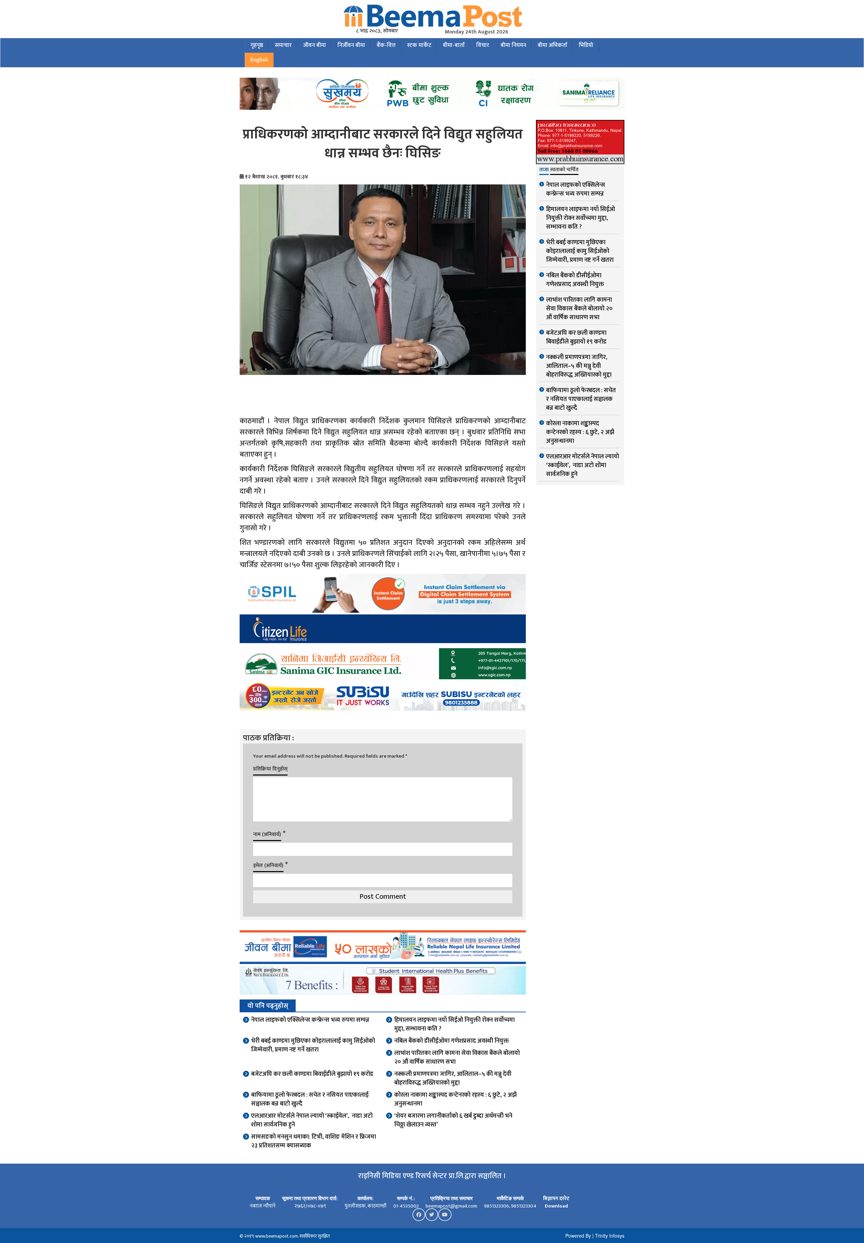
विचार (482, 45)
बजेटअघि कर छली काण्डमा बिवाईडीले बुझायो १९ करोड (312, 1074)
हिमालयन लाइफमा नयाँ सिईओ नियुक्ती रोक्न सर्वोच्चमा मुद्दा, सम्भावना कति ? (454, 1024)
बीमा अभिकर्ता (552, 45)
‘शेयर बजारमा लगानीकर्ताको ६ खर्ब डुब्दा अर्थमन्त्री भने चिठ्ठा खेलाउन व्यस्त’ (453, 1120)
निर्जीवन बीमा (351, 45)
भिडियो (586, 45)
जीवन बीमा (314, 45)
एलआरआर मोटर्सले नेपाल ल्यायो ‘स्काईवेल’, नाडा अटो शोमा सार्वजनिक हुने (312, 1120)
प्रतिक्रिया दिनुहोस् (270, 768)
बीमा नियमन (513, 45)
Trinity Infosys (609, 1235)
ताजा (544, 170)
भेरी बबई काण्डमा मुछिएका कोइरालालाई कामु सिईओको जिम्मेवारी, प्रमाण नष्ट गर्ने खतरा (313, 1045)
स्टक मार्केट (419, 45)
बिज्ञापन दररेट (556, 1198)
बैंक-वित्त (386, 45)
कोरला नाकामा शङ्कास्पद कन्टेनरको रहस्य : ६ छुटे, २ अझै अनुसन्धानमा (455, 1099)
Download (556, 1206)
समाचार (283, 45)
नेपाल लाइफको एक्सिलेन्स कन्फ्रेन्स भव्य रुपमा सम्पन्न (310, 1020)
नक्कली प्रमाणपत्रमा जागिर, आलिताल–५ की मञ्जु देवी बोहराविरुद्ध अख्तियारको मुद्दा (452, 1078)
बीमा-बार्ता (454, 45)
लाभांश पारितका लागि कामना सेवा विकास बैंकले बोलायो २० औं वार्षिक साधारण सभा (457, 1057)
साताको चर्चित (564, 170)
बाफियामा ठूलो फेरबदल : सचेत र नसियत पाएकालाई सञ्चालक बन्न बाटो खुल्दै (310, 1099)
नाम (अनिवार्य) (267, 834)
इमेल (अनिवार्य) (268, 865)
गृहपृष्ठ (256, 45)
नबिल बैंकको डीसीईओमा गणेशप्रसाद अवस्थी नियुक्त (451, 1041)
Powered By (578, 1235)
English (259, 60)
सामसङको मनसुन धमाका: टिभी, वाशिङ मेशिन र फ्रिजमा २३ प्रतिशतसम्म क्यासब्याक (313, 1141)
